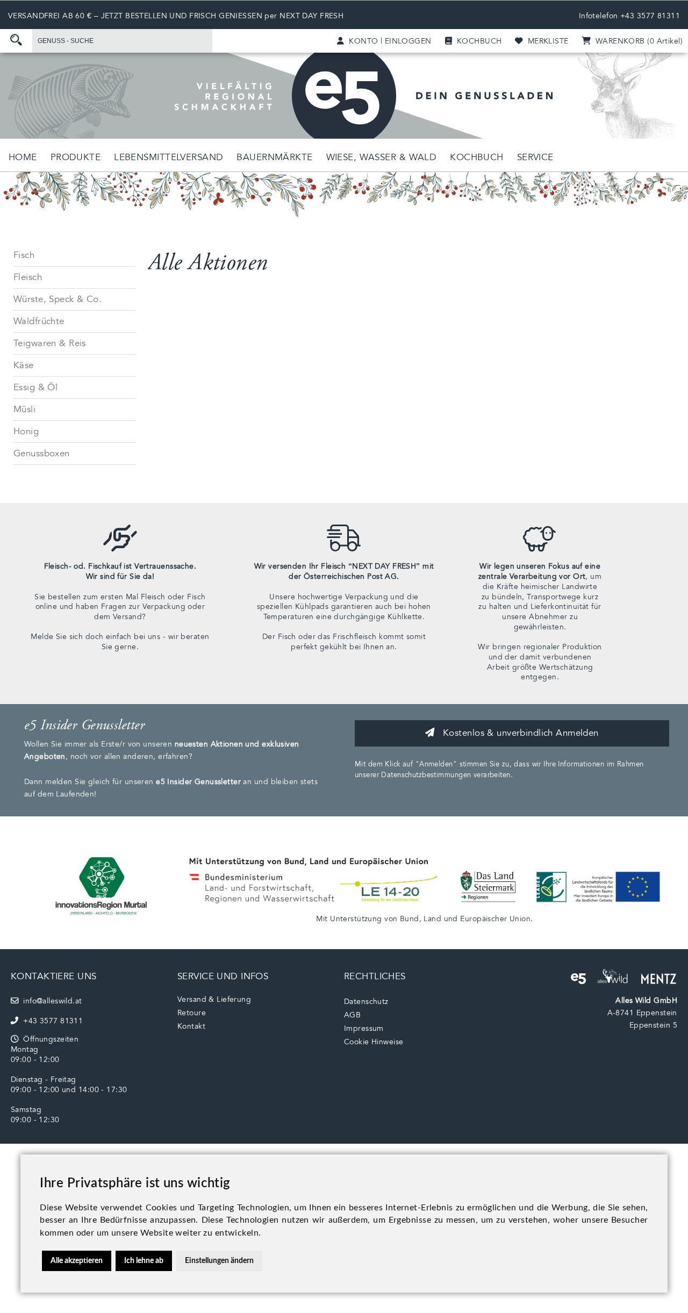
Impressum (364, 1028)
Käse (23, 365)
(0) (637, 41)
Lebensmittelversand (168, 157)
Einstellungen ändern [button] (219, 1261)
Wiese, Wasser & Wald (381, 157)
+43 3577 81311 (650, 16)
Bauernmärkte (274, 157)
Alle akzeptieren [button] (77, 1261)
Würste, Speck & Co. (57, 299)
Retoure (191, 1013)
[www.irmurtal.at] (102, 918)
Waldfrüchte (38, 321)
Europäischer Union (495, 919)
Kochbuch (476, 157)
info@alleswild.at (50, 1001)
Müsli (24, 409)
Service (535, 157)
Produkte (76, 157)
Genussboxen (41, 453)
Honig (26, 431)
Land (432, 919)
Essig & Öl (35, 387)
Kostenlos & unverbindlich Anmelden (519, 733)
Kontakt (191, 1026)
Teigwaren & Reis (49, 343)
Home (23, 157)
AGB (352, 1015)
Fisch (23, 255)
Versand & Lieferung (214, 999)
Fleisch (27, 277)
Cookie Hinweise (373, 1042)
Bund (409, 919)
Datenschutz (366, 1001)
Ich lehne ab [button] (143, 1261)
